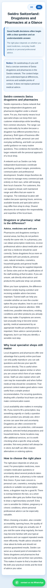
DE (31, 7)
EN (39, 7)
